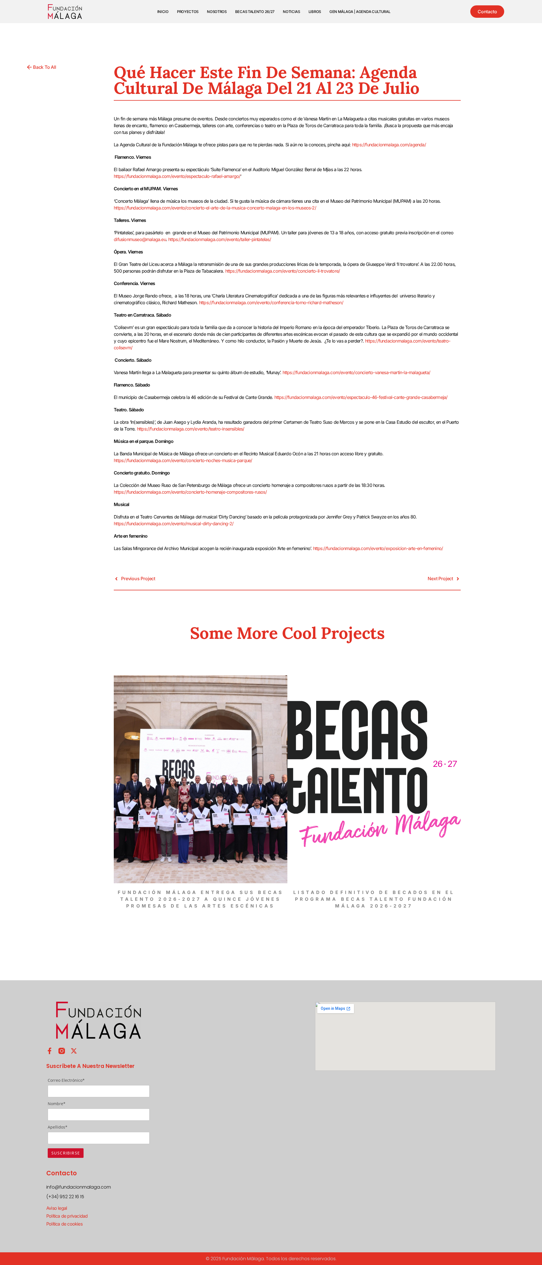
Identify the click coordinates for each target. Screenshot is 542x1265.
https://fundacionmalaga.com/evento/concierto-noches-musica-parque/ (183, 460)
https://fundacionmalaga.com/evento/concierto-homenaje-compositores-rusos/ (190, 492)
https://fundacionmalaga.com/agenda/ (389, 144)
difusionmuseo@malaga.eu (140, 239)
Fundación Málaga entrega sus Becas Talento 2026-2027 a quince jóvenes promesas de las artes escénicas (200, 899)
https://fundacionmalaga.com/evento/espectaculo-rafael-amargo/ (177, 176)
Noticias (291, 11)
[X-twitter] (74, 1051)
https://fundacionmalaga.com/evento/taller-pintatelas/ (219, 239)
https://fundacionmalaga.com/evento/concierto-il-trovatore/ (282, 271)
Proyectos (187, 11)
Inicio (163, 11)
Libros (315, 11)
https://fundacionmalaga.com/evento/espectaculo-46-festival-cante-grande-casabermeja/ (361, 397)
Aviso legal (56, 1208)
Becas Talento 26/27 (254, 11)
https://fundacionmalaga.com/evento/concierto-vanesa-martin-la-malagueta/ (356, 372)
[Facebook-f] (49, 1051)
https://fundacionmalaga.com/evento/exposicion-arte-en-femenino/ (378, 548)
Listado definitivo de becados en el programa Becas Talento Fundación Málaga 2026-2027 (374, 899)
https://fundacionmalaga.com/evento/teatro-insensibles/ (190, 429)
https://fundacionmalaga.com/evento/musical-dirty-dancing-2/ (173, 523)
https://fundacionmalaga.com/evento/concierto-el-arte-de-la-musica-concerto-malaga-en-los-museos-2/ (215, 208)
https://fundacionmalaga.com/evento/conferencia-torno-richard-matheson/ (271, 302)
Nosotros (217, 11)
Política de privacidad (67, 1216)
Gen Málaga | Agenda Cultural (359, 11)
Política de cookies (64, 1224)
